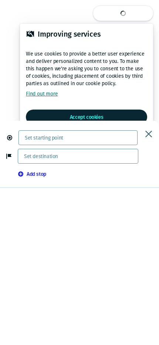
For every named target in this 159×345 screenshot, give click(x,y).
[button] (12, 137)
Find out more (42, 94)
